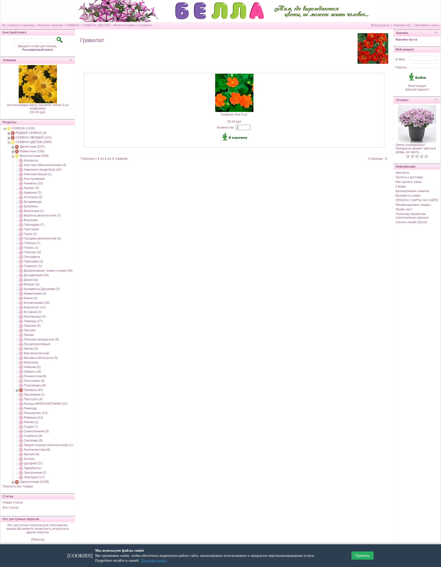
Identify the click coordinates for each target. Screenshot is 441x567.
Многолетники (124, 25)
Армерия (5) (32, 192)
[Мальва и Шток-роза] (21, 358)
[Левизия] (21, 325)
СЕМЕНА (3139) (23, 128)
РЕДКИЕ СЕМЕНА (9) (31, 133)
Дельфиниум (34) (36, 275)
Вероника (31, 220)
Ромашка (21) (33, 417)
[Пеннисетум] (21, 376)
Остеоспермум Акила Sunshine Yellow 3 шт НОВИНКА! (38, 106)
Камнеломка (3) (35, 293)
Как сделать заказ (409, 182)
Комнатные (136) (32, 151)
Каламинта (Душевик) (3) (42, 289)
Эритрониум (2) (35, 472)
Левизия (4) (32, 325)
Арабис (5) (31, 188)
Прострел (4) (33, 399)
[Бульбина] (21, 206)
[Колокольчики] (21, 303)
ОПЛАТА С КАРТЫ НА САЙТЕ (417, 200)
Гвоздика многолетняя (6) (42, 238)
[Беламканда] (21, 202)
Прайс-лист (404, 209)
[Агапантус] (21, 160)
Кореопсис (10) (35, 307)
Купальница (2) (35, 316)
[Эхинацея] (21, 477)
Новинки (9, 60)
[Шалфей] (21, 463)
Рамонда (30, 408)
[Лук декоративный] (21, 344)
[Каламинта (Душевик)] (21, 289)
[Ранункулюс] (21, 413)
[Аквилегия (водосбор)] (21, 169)
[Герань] (21, 247)
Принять (363, 556)
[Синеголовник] (21, 431)
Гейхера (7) (32, 243)
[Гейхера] (21, 243)
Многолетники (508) (34, 156)
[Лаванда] (21, 321)
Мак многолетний (36, 353)
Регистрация (417, 86)
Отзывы (402, 100)
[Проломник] (21, 394)
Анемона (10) (33, 183)
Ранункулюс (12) (35, 413)
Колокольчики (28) (37, 303)
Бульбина (31, 206)
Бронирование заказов (412, 191)
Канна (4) (30, 298)
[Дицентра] (21, 280)
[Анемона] (21, 183)
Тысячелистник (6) (37, 449)
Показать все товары (18, 486)
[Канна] (21, 298)
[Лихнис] (21, 335)
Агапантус (31, 160)
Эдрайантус (32, 468)
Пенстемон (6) (34, 381)
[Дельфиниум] (21, 275)
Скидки (401, 186)
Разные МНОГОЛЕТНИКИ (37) (46, 404)
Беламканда (33, 202)
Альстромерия (34, 179)
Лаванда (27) (33, 321)
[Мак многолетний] (21, 353)
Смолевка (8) (33, 440)
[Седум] (21, 427)
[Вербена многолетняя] (21, 215)
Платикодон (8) (35, 385)
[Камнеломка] (21, 293)
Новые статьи (13, 502)
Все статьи (10, 507)
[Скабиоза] (21, 436)
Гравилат (145, 25)
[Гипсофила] (21, 257)
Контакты (402, 172)
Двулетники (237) (32, 146)
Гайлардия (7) (34, 224)
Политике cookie (153, 560)
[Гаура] (21, 234)
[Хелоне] (21, 459)
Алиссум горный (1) (38, 174)
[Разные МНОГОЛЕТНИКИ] (21, 404)
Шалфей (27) (33, 463)
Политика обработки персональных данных (412, 215)
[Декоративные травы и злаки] (21, 270)
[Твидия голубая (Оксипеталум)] (21, 445)
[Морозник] (21, 362)
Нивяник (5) (32, 367)
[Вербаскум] (21, 211)
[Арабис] (21, 188)
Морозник (31, 362)
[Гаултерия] (21, 229)
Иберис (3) (31, 284)
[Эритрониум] (21, 472)
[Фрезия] (21, 454)
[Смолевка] (21, 440)
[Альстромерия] (21, 179)
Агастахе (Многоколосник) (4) (45, 165)
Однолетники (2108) (34, 482)
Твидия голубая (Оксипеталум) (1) (48, 445)
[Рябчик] (21, 422)
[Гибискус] (21, 252)
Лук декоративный (37, 344)
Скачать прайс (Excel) (411, 222)
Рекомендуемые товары (413, 205)
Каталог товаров (50, 25)
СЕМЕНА (73, 25)
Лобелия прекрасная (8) (41, 339)
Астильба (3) (33, 197)
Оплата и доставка (409, 177)
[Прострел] (21, 399)
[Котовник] (21, 312)
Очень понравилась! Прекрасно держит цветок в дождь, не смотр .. (416, 148)
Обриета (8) (32, 371)
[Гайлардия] (21, 224)
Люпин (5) (31, 348)
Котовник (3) (33, 312)
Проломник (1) (34, 394)
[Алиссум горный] (21, 174)
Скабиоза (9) (33, 436)
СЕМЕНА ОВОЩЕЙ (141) (34, 137)
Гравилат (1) (33, 266)
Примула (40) (33, 390)
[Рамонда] (21, 408)
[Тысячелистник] (21, 449)
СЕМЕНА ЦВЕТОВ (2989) (34, 142)
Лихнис (29, 335)
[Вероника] (21, 220)
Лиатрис (30, 330)
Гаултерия (31, 229)
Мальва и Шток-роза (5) (41, 358)
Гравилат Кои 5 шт (234, 114)
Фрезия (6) (31, 454)
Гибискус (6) (32, 252)
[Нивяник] (21, 367)
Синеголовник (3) (36, 431)
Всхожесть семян (408, 195)
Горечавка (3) (33, 261)
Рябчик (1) (31, 422)
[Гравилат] (21, 266)
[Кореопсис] (21, 307)
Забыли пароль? (417, 89)
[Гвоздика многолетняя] (21, 238)
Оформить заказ (426, 25)
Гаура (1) (30, 234)
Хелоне (29, 459)
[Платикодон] (21, 385)
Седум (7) (31, 427)
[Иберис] (21, 284)
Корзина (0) (402, 25)
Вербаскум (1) (34, 211)
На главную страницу (18, 25)
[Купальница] (21, 316)
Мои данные (380, 25)
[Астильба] (21, 197)
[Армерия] (21, 192)
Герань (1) (31, 247)
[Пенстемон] (21, 381)
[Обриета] (21, 371)
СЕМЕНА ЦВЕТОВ (96, 25)
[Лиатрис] (21, 330)
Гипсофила (32, 257)
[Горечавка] (21, 261)
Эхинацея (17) (34, 477)
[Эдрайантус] (21, 468)
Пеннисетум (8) (35, 376)
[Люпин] (21, 348)
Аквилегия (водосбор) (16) (43, 169)
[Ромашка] (21, 417)
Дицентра (31, 280)
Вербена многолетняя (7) (42, 215)
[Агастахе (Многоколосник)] (21, 165)
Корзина (402, 33)
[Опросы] (37, 539)
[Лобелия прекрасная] (21, 339)
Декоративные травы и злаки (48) (48, 270)
